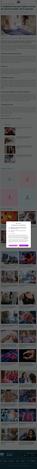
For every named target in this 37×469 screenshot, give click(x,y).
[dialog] (18, 234)
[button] (18, 233)
